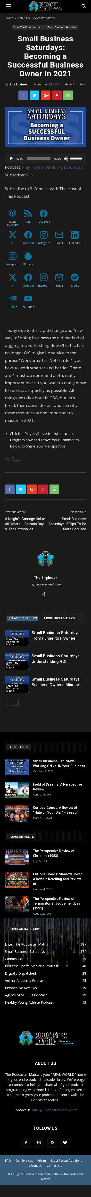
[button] (84, 6)
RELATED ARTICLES (22, 618)
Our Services (24, 1161)
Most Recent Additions (66, 1161)
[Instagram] (39, 1143)
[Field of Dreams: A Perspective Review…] (17, 790)
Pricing (42, 1161)
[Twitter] (65, 1143)
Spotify (74, 285)
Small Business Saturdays (62, 27)
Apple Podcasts (12, 223)
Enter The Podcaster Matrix (36, 18)
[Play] (11, 158)
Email (59, 243)
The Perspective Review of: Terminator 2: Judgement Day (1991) (56, 903)
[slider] (77, 158)
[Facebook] (26, 1143)
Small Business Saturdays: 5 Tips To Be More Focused (67, 524)
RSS (29, 175)
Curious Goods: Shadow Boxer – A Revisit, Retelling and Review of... (59, 879)
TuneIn (12, 307)
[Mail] (52, 1143)
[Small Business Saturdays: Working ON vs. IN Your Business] (17, 767)
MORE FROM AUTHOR (59, 618)
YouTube (28, 307)
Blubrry (28, 264)
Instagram (43, 243)
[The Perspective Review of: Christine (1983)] (17, 857)
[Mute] (66, 158)
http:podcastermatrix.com (46, 584)
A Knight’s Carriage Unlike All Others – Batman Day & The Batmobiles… (25, 524)
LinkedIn (74, 243)
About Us (35, 1166)
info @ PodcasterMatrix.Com (55, 1110)
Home (9, 18)
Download (73, 167)
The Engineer (19, 84)
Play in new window (41, 167)
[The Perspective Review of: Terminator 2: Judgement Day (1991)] (17, 904)
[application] (45, 158)
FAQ (8, 1161)
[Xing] (45, 594)
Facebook (43, 221)
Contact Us (54, 1166)
